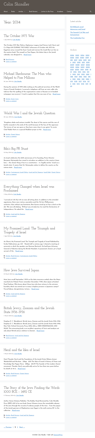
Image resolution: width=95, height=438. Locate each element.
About (6, 11)
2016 (80, 60)
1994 (84, 72)
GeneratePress (58, 435)
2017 (75, 60)
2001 (72, 69)
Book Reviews (33, 11)
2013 (74, 62)
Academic (60, 11)
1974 (73, 84)
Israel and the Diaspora (36, 172)
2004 (77, 67)
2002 (88, 67)
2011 (83, 62)
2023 (87, 55)
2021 (77, 57)
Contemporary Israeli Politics (19, 172)
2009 (72, 65)
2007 (83, 65)
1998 (86, 69)
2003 (82, 67)
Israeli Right (47, 172)
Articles (21, 11)
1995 (79, 72)
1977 (80, 81)
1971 (87, 84)
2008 (77, 65)
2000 (77, 69)
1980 (87, 79)
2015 (85, 60)
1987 (75, 77)
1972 (82, 84)
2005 (72, 67)
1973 (78, 84)
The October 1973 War (19, 36)
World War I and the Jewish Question (29, 113)
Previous (8, 427)
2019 (87, 57)
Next (22, 427)
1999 (82, 69)
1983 (74, 79)
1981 (83, 79)
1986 (80, 77)
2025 (77, 55)
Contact (69, 11)
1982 (78, 79)
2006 (88, 65)
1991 (78, 74)
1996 (75, 72)
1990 (83, 74)
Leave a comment (11, 61)
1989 (87, 74)
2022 (72, 57)
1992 (74, 74)
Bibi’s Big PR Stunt (16, 149)
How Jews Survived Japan (21, 270)
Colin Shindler (16, 4)
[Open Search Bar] (90, 11)
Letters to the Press (47, 11)
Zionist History (15, 134)
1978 (75, 81)
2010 (88, 62)
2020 (82, 57)
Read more (27, 54)
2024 (82, 55)
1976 (84, 81)
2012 (78, 62)
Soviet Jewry (15, 99)
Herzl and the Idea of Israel (22, 350)
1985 (85, 77)
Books (13, 11)
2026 (72, 55)
